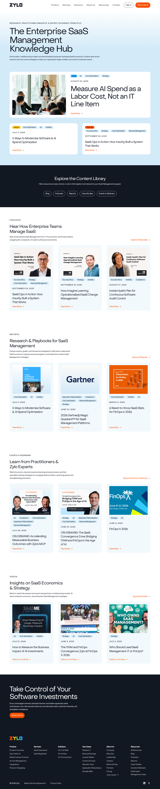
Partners (110, 768)
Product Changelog (17, 768)
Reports (134, 761)
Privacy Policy (55, 783)
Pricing (109, 771)
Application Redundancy (91, 768)
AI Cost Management (18, 761)
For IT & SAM (63, 750)
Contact (116, 5)
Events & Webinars (138, 768)
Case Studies (136, 764)
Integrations (14, 764)
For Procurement (64, 757)
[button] (55, 5)
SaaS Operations (40, 750)
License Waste (88, 757)
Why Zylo (110, 754)
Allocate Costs (88, 764)
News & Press (112, 764)
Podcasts (134, 757)
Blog (132, 754)
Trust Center (111, 775)
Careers (110, 761)
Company (110, 750)
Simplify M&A (87, 771)
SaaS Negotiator (40, 754)
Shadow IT (86, 750)
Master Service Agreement (35, 783)
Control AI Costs (88, 761)
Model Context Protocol (19, 757)
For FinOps (62, 754)
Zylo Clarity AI (15, 754)
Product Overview (17, 750)
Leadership (111, 757)
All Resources (136, 750)
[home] (16, 5)
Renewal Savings (89, 754)
